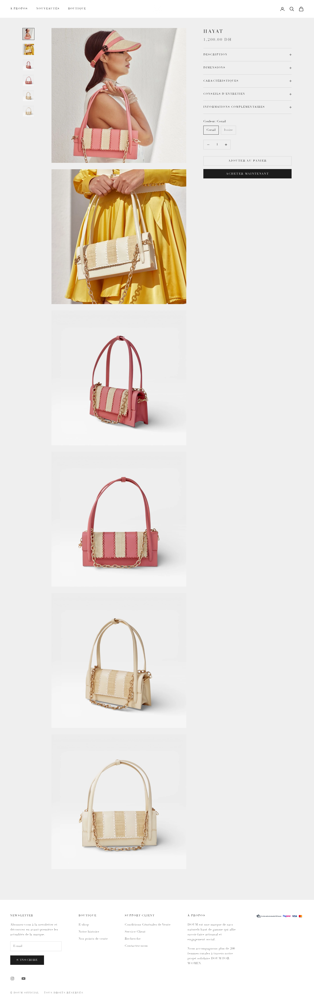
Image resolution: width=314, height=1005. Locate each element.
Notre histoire (89, 932)
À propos (19, 8)
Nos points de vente (93, 939)
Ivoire (228, 130)
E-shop (84, 925)
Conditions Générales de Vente (147, 925)
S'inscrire (27, 960)
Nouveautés (48, 8)
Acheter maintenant (247, 174)
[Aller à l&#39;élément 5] (28, 96)
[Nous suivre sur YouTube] (23, 978)
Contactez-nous (136, 946)
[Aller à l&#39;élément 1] (28, 34)
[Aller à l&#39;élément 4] (28, 80)
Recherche (133, 939)
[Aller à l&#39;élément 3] (28, 65)
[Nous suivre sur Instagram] (12, 978)
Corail (211, 130)
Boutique (77, 8)
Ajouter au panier (247, 161)
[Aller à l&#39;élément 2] (28, 49)
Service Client (135, 932)
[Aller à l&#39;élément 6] (28, 111)
